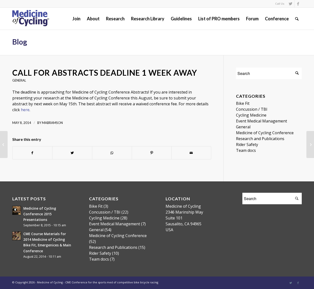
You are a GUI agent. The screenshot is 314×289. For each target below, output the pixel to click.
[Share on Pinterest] (151, 152)
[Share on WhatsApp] (112, 152)
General (19, 80)
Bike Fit (242, 103)
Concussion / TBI (251, 109)
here (25, 109)
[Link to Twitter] (290, 3)
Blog (19, 41)
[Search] (297, 19)
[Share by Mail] (191, 152)
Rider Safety (247, 144)
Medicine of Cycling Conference (265, 132)
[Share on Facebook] (32, 152)
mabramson (52, 123)
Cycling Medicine (251, 115)
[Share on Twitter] (72, 152)
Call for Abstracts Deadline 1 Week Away (104, 72)
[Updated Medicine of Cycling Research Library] (4, 144)
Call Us (279, 3)
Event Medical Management (261, 121)
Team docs (246, 150)
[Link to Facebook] (298, 3)
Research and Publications (260, 138)
